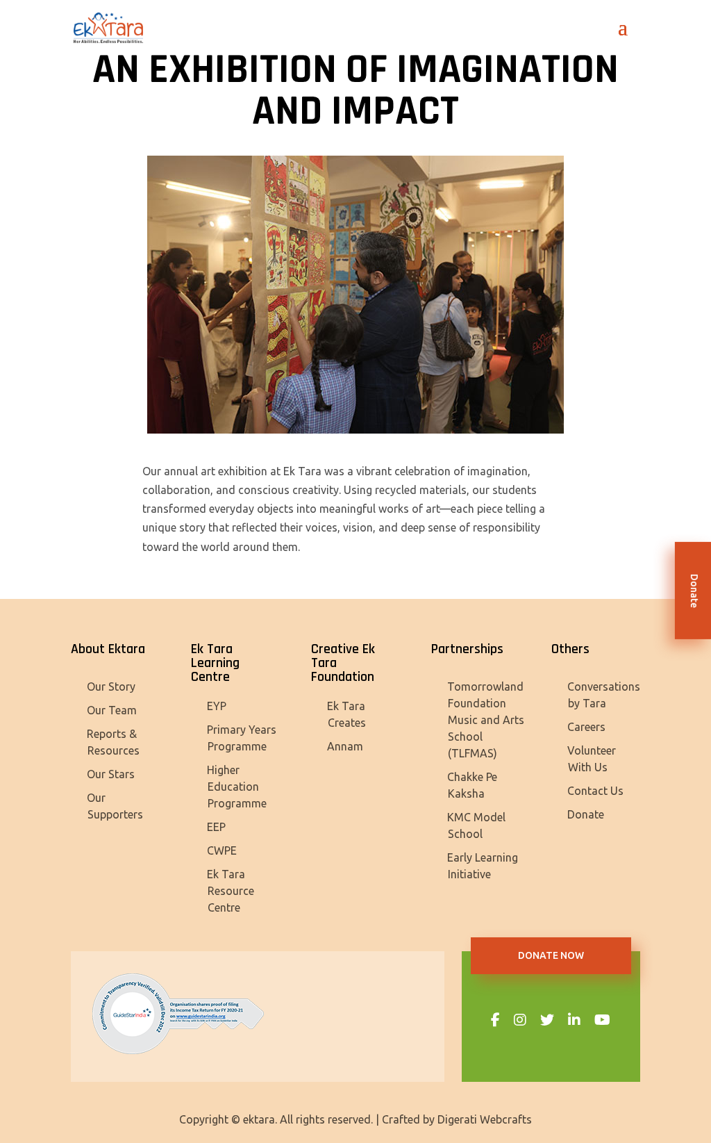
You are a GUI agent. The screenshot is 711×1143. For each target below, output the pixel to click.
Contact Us (595, 790)
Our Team (112, 710)
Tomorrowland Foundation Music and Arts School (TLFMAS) (485, 719)
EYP (216, 706)
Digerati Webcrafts (484, 1119)
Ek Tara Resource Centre (230, 891)
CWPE (222, 850)
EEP (216, 827)
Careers (586, 727)
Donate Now (551, 955)
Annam (345, 746)
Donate (585, 814)
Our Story (111, 686)
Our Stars (111, 774)
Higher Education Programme (237, 786)
